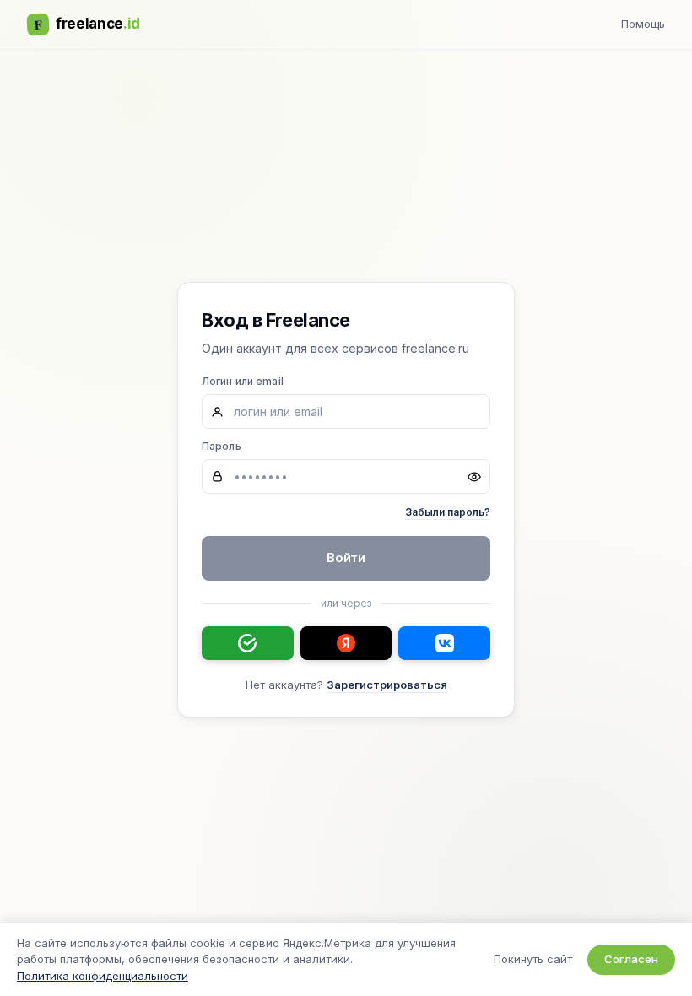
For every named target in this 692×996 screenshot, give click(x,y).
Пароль (221, 446)
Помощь (643, 23)
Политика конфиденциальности (102, 975)
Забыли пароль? (447, 512)
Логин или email (243, 381)
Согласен (631, 959)
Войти (346, 557)
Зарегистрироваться (387, 684)
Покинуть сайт (533, 959)
